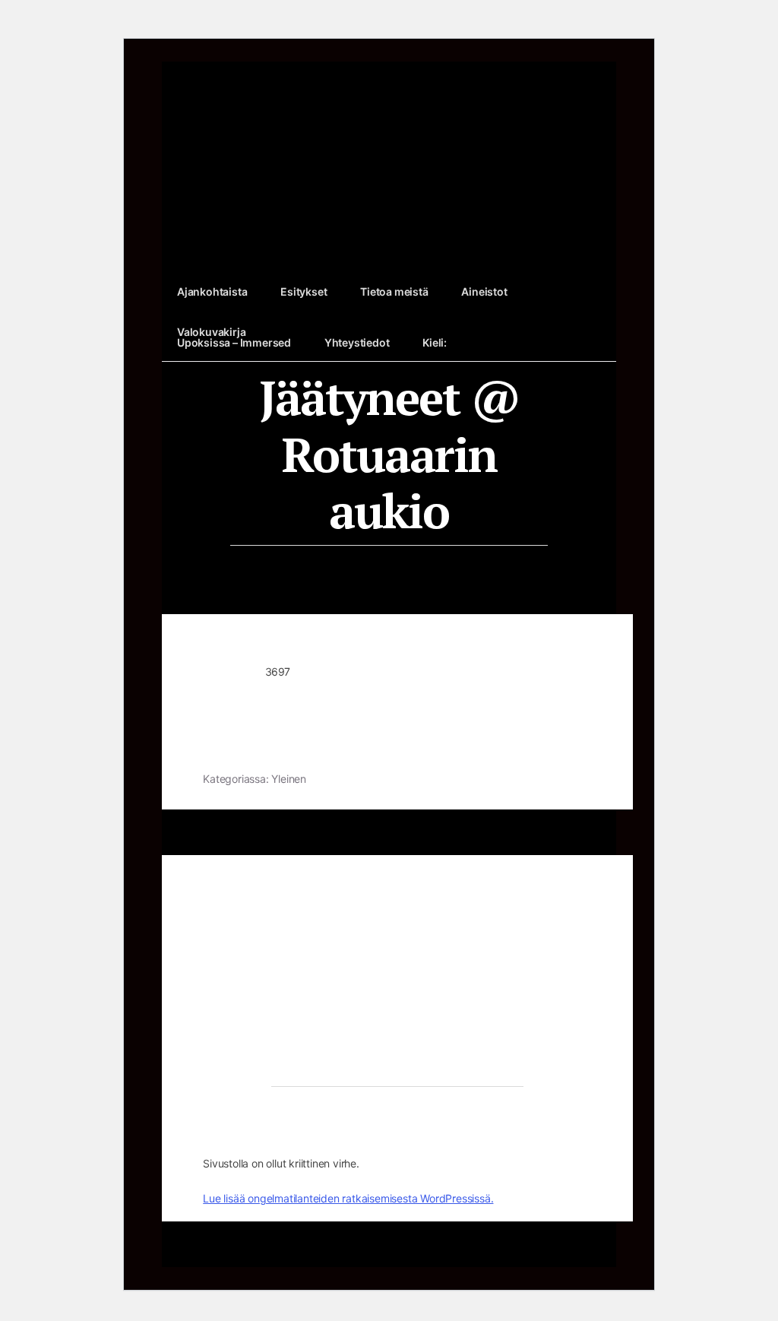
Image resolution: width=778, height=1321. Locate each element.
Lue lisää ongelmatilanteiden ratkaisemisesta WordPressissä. (348, 1198)
